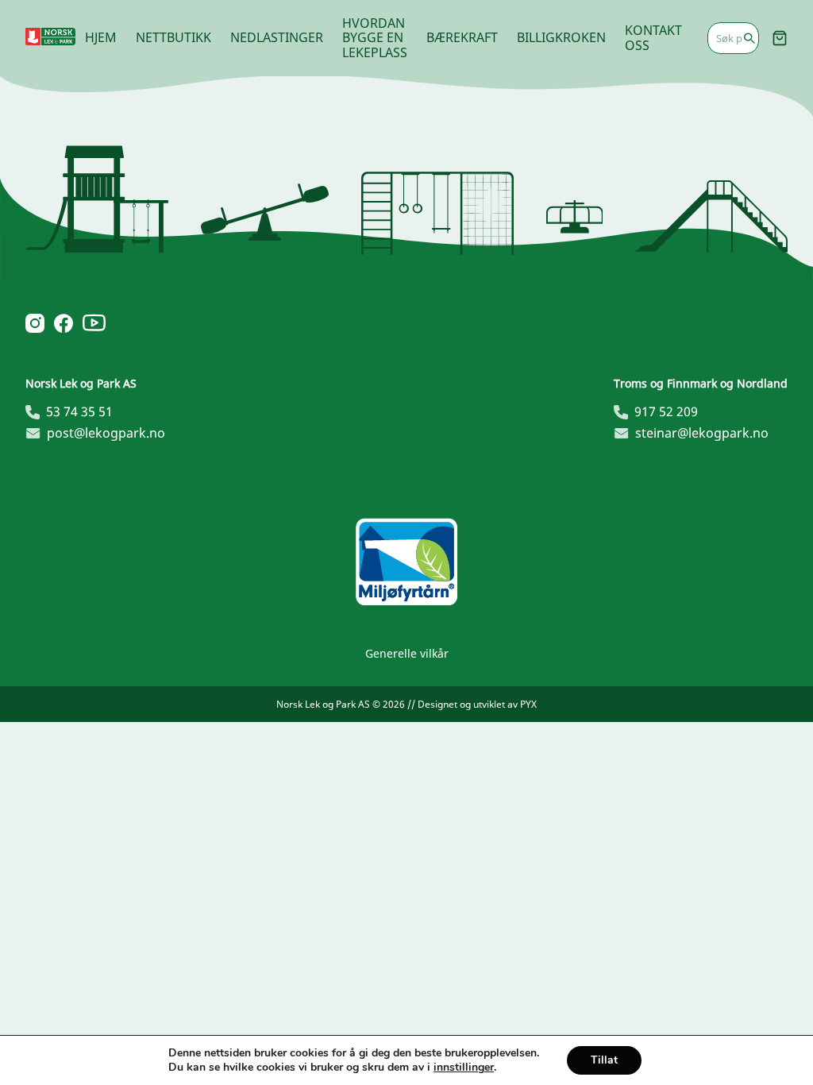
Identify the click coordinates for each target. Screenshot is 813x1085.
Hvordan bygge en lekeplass (374, 37)
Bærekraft (462, 37)
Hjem (101, 37)
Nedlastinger (276, 37)
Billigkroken (561, 37)
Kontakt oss (653, 37)
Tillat (604, 1060)
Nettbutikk (173, 37)
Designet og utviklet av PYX (477, 704)
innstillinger (463, 1067)
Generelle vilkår (407, 653)
